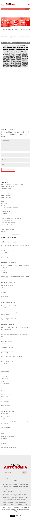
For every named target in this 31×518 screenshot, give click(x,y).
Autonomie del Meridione (7, 186)
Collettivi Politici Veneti (8, 242)
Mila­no (12, 37)
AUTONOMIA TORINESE (8, 229)
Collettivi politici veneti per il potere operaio (12, 184)
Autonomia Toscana (6, 188)
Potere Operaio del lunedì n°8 (8, 305)
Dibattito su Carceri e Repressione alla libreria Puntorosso (15, 276)
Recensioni (4, 203)
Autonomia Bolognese (6, 191)
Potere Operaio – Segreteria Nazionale (11, 218)
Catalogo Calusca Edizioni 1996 (8, 447)
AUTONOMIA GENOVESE (8, 227)
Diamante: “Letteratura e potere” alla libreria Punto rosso (15, 265)
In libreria (3, 205)
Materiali (3, 210)
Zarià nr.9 (3, 382)
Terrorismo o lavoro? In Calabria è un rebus (11, 271)
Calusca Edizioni (6, 211)
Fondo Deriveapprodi (6, 193)
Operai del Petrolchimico (7, 256)
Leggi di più (18, 515)
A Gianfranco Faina (6, 405)
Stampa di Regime (23, 29)
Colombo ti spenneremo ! (7, 250)
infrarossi (3, 400)
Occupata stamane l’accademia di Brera (11, 351)
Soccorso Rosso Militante (8, 224)
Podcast (3, 231)
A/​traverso (3, 291)
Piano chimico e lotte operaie (8, 285)
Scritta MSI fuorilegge (6, 341)
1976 (8, 36)
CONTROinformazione (7, 213)
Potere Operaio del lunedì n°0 (8, 318)
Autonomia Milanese (14, 29)
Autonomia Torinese (7, 411)
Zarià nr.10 (4, 376)
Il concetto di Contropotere (7, 436)
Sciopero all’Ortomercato (7, 361)
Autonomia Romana (6, 197)
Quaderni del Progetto (7, 220)
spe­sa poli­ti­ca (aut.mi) (20, 37)
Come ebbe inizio (5, 427)
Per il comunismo (5, 416)
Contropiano (5, 216)
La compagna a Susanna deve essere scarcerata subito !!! (15, 245)
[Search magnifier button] (29, 9)
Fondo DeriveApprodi (8, 302)
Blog (2, 433)
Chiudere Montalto (5, 371)
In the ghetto (4, 296)
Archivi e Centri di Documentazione (9, 207)
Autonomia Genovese (8, 388)
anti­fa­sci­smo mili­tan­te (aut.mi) (17, 36)
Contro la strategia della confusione (10, 442)
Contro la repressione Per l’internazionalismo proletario (14, 421)
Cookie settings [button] (15, 513)
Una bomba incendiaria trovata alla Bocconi (11, 356)
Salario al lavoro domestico (8, 222)
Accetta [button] (12, 515)
